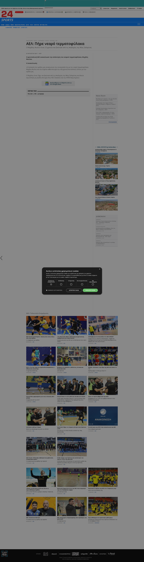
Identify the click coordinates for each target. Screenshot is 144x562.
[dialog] (72, 281)
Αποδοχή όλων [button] (90, 290)
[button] (54, 290)
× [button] (99, 269)
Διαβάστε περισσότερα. (71, 277)
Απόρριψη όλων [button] (74, 290)
